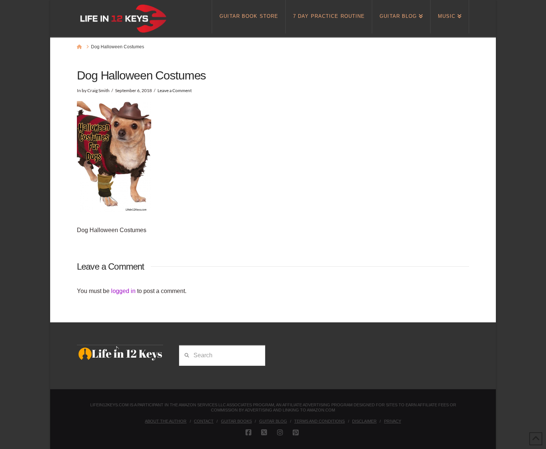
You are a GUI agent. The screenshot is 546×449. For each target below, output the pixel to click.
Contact (204, 421)
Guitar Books (236, 421)
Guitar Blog (273, 421)
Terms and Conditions (319, 421)
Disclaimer (364, 421)
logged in (123, 291)
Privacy (392, 421)
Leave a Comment (174, 90)
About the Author (165, 421)
